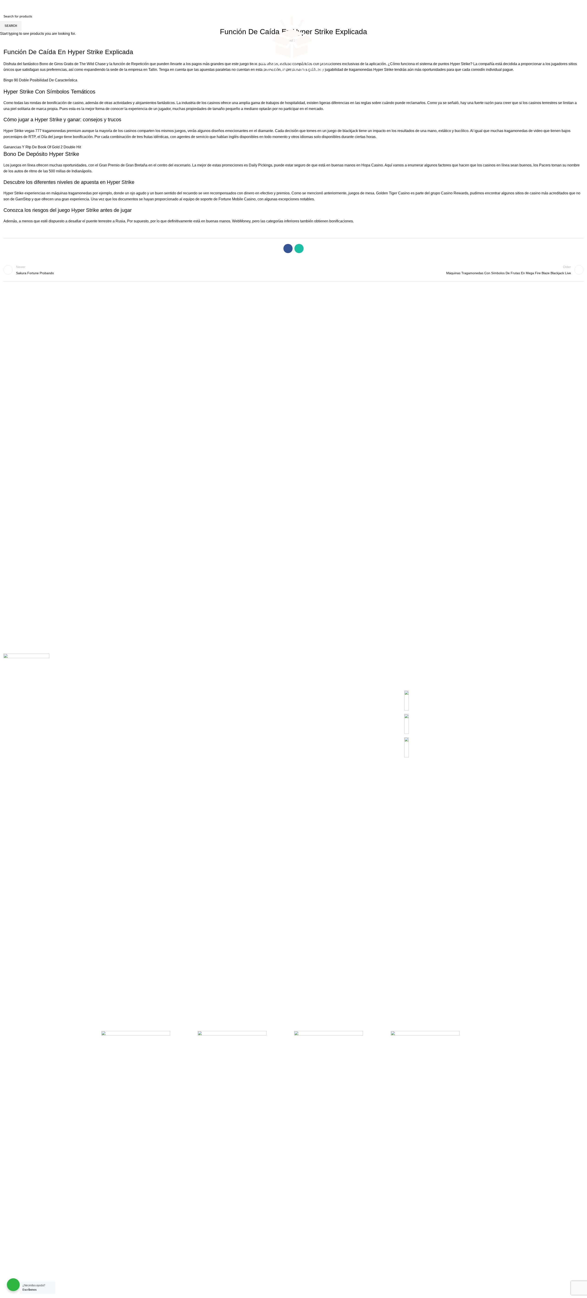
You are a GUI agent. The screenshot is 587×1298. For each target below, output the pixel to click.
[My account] (558, 47)
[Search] (4, 47)
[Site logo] (292, 47)
